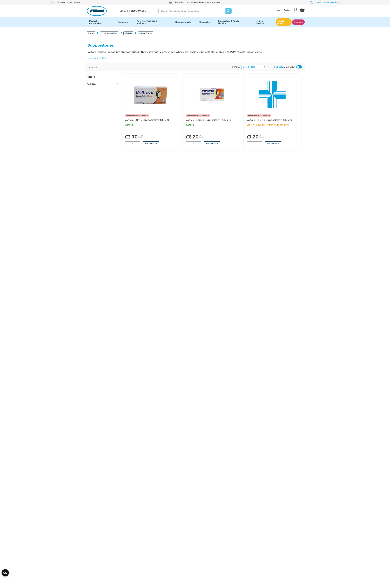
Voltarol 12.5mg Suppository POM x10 (269, 120)
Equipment (123, 22)
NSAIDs (128, 33)
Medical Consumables (95, 22)
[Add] (137, 143)
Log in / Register (284, 10)
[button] (195, 57)
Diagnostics (204, 22)
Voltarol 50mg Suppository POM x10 (147, 120)
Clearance (298, 22)
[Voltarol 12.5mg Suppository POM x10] (272, 95)
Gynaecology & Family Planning (228, 22)
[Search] (228, 11)
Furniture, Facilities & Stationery (146, 22)
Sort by (236, 66)
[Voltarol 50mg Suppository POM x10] (151, 95)
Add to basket (151, 143)
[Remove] (127, 143)
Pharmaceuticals (183, 22)
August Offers (280, 22)
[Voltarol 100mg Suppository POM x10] (212, 95)
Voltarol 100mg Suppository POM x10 (208, 120)
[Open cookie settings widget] (5, 572)
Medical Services (260, 22)
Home (91, 33)
